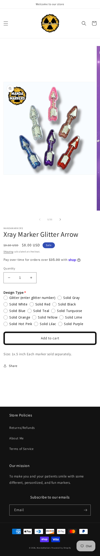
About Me (16, 438)
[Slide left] (40, 219)
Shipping (8, 251)
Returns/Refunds (22, 428)
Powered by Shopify (61, 547)
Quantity (9, 268)
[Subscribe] (85, 510)
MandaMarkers (43, 547)
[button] (6, 23)
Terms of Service (21, 449)
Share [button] (13, 366)
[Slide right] (60, 219)
